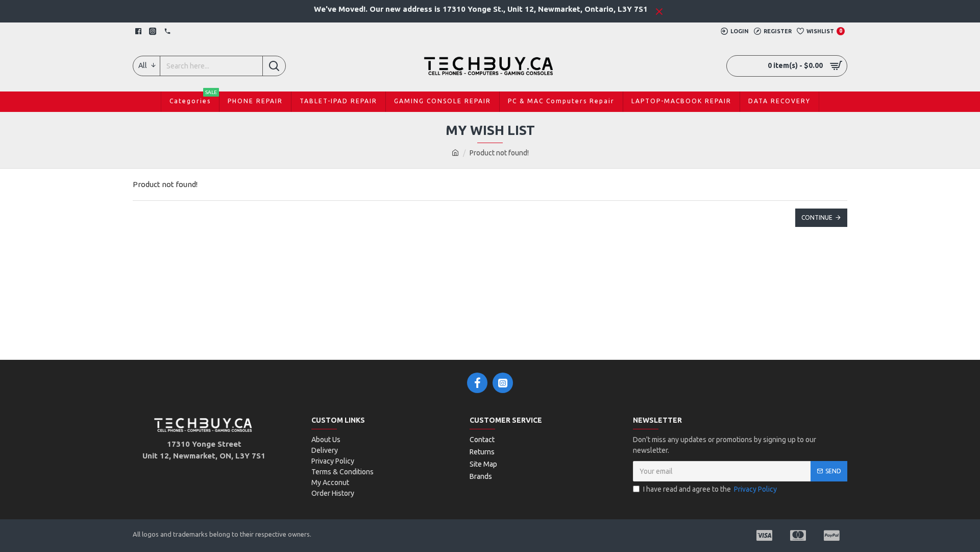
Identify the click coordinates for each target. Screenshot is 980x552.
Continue (816, 217)
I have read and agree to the (710, 489)
